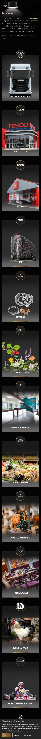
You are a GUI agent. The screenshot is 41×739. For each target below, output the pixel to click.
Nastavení (17, 735)
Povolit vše (6, 735)
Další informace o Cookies (15, 731)
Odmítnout (27, 735)
